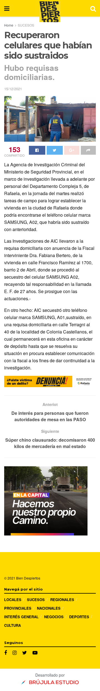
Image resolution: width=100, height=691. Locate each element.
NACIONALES (49, 608)
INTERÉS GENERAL (21, 616)
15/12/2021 (13, 88)
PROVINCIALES (17, 608)
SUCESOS (26, 25)
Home (8, 25)
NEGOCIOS (54, 616)
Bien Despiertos (28, 578)
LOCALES (12, 599)
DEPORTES (79, 616)
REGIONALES (62, 599)
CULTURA (12, 625)
